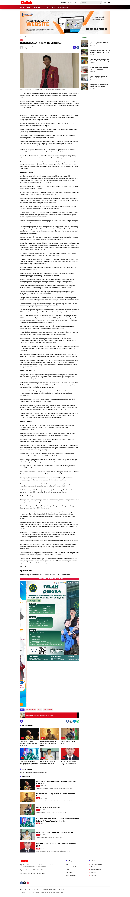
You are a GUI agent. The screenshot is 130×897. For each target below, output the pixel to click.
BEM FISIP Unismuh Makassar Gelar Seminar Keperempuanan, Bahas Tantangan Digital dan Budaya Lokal (100, 43)
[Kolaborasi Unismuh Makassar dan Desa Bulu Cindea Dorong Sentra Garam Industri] (84, 60)
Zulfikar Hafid (27, 46)
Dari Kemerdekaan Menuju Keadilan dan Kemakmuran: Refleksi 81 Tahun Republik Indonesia (29, 763)
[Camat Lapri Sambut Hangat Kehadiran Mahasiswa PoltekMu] (84, 69)
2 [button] (26, 703)
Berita (67, 864)
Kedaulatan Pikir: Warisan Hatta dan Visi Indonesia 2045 (69, 763)
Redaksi (60, 889)
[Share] (77, 47)
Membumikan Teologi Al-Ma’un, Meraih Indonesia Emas (48, 743)
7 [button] (38, 703)
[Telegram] (74, 721)
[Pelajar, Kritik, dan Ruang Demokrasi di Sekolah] (49, 754)
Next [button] (76, 703)
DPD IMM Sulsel (31, 709)
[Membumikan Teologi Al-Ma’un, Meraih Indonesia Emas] (49, 734)
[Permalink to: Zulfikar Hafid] (22, 47)
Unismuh (93, 875)
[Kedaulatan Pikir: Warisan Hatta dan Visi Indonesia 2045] (70, 754)
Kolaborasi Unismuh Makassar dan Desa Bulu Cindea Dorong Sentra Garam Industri (99, 60)
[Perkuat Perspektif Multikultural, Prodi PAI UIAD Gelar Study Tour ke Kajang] (84, 52)
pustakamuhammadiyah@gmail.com (34, 873)
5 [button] (33, 703)
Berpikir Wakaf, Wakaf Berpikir (68, 742)
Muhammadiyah (71, 867)
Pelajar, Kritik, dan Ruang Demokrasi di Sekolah (48, 762)
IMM (40, 709)
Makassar (93, 872)
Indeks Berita (24, 889)
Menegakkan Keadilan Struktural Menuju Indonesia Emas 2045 (29, 743)
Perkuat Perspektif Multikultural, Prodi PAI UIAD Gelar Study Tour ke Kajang (100, 51)
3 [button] (28, 703)
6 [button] (35, 703)
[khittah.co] (35, 2)
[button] (100, 2)
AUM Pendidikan (71, 875)
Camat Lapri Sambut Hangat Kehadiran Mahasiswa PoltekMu (99, 68)
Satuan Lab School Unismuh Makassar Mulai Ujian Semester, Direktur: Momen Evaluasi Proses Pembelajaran (100, 77)
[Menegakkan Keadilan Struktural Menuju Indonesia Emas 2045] (29, 734)
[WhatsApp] (77, 721)
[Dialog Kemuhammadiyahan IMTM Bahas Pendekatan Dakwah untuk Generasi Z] (84, 86)
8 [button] (40, 703)
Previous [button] (72, 703)
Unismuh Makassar (96, 864)
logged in (31, 772)
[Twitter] (71, 721)
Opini (21, 39)
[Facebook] (67, 721)
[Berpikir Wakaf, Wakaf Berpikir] (70, 734)
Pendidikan (69, 872)
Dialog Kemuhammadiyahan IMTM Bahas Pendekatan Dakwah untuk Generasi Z (99, 85)
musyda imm (49, 709)
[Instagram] (28, 882)
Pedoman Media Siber (49, 889)
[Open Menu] (109, 3)
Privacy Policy (35, 889)
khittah (93, 867)
